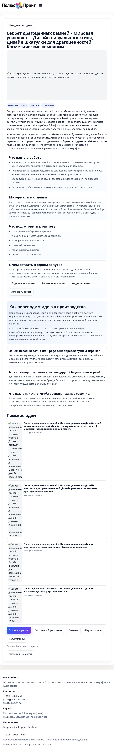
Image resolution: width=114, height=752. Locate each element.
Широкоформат (93, 630)
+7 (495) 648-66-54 (12, 695)
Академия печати (81, 283)
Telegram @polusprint (14, 727)
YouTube (32, 727)
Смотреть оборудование (48, 630)
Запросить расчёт (19, 630)
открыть (33, 646)
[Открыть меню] (40, 5)
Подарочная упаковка (23, 283)
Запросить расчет (21, 291)
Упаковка (73, 630)
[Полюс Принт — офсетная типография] (19, 5)
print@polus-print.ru (14, 699)
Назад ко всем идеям (20, 25)
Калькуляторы (17, 638)
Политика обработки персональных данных (27, 744)
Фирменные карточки (53, 283)
